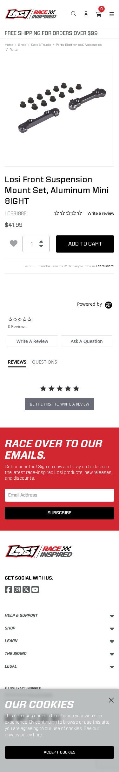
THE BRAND (16, 654)
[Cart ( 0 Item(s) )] (99, 14)
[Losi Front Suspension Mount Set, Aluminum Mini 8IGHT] (59, 107)
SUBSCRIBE (59, 513)
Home (9, 44)
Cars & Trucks (41, 44)
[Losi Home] (31, 13)
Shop (22, 44)
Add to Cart (85, 244)
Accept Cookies (60, 752)
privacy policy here (24, 734)
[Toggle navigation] (108, 14)
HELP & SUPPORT (21, 615)
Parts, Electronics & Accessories (79, 44)
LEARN (11, 641)
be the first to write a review (59, 404)
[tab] (32, 340)
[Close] (111, 700)
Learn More (105, 266)
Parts (13, 49)
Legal (11, 666)
